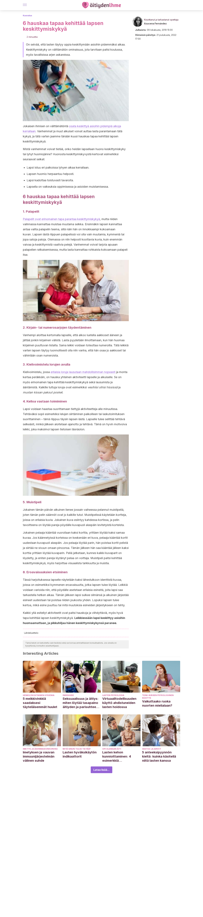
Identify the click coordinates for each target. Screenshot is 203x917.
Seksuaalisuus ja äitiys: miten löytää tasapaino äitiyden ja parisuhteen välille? (80, 703)
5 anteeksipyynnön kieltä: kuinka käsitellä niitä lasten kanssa (159, 756)
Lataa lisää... (101, 769)
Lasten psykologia (113, 695)
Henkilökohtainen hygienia (38, 695)
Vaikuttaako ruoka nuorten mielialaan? (157, 703)
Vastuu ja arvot (151, 749)
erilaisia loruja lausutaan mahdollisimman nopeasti (83, 372)
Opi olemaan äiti (111, 749)
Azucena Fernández (155, 23)
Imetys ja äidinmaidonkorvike (40, 749)
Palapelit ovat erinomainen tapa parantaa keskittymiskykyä (61, 219)
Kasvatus (27, 15)
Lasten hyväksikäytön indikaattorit (80, 754)
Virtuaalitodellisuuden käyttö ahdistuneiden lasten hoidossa (119, 703)
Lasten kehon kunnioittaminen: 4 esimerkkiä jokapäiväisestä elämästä (116, 756)
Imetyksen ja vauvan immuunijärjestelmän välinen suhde (38, 756)
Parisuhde (68, 695)
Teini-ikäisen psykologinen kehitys (158, 696)
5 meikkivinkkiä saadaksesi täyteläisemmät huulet (40, 703)
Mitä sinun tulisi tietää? (77, 749)
